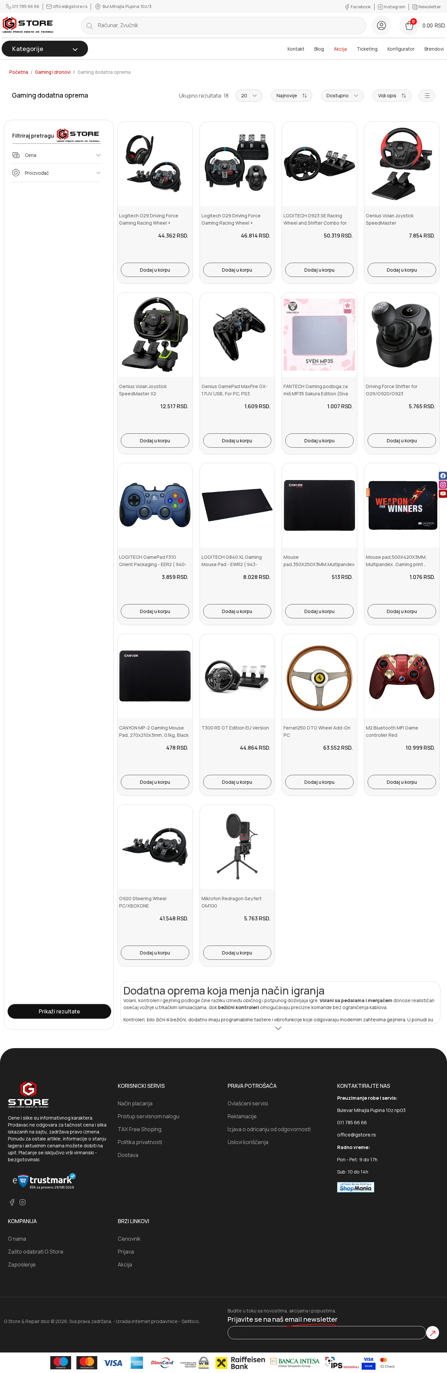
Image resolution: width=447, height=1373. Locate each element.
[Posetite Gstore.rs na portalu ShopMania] (355, 1186)
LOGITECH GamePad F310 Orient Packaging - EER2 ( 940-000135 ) (153, 564)
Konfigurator (401, 49)
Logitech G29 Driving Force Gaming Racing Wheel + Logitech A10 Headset (148, 223)
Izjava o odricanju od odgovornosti (269, 1129)
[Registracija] (381, 25)
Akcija (340, 49)
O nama (17, 1238)
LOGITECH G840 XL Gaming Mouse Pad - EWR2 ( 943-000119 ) (231, 564)
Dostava (128, 1155)
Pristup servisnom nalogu (148, 1116)
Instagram (394, 7)
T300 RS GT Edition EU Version (235, 728)
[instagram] (443, 484)
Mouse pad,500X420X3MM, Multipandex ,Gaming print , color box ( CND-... (396, 564)
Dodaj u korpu (155, 270)
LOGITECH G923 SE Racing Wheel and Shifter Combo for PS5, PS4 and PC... (315, 223)
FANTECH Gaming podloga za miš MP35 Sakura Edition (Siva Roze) (316, 393)
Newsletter (429, 7)
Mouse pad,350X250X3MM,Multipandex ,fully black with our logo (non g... (319, 564)
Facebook (361, 7)
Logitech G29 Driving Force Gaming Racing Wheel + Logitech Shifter (231, 223)
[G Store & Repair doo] (28, 25)
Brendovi (434, 49)
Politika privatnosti (140, 1142)
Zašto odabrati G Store (36, 1251)
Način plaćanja (135, 1103)
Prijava (126, 1251)
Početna (18, 72)
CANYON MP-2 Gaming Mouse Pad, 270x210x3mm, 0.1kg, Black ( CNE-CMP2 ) (154, 735)
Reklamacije (242, 1116)
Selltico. (191, 1321)
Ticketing (367, 49)
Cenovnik (129, 1238)
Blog (319, 49)
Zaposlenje (22, 1264)
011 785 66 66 (25, 6)
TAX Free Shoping (139, 1129)
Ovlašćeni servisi (248, 1103)
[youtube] (443, 493)
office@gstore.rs (70, 6)
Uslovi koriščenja (248, 1142)
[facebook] (443, 475)
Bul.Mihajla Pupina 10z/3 (127, 6)
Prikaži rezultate (59, 1011)
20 (244, 95)
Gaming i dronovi (52, 72)
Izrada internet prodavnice (147, 1321)
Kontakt (296, 49)
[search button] (89, 25)
